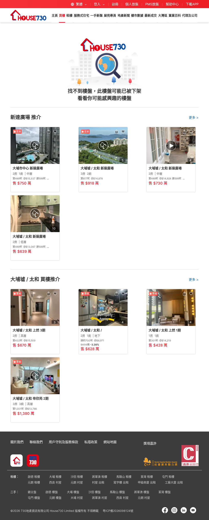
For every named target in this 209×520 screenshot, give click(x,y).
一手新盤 (96, 15)
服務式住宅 (81, 15)
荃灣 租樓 (147, 476)
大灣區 (162, 15)
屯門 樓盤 (34, 497)
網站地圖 (110, 442)
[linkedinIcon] (184, 510)
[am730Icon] (31, 460)
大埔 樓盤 (73, 492)
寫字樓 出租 (121, 482)
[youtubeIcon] (193, 510)
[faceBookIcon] (165, 510)
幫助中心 (173, 4)
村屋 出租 (98, 482)
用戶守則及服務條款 (63, 442)
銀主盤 (32, 492)
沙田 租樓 (77, 476)
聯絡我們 (36, 442)
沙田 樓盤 (94, 492)
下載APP (192, 4)
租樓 (69, 15)
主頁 (55, 15)
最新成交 (151, 15)
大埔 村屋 (77, 497)
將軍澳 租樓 (99, 476)
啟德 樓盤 (52, 492)
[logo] (28, 15)
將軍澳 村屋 (99, 497)
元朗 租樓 (34, 482)
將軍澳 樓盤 (141, 492)
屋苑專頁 (110, 15)
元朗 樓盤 (55, 497)
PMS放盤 (152, 4)
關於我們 (16, 442)
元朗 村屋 (77, 482)
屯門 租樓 (168, 476)
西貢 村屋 (55, 482)
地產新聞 (124, 15)
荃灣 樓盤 (164, 492)
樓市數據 (137, 15)
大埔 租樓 (55, 476)
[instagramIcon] (174, 510)
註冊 (115, 4)
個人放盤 (131, 4)
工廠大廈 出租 (174, 482)
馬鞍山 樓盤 (117, 492)
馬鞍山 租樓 (123, 476)
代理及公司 (189, 15)
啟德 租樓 (34, 476)
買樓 (62, 15)
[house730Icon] (16, 460)
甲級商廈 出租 (147, 482)
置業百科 (175, 15)
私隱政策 (90, 442)
